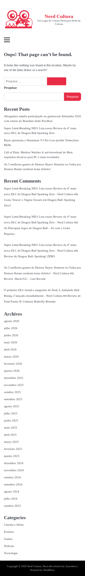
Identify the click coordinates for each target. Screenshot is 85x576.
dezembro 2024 (13, 463)
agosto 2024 (11, 491)
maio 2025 (10, 427)
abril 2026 (10, 349)
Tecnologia (11, 553)
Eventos (9, 531)
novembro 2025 (14, 385)
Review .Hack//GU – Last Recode (25, 278)
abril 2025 (10, 434)
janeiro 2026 (12, 370)
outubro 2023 (12, 505)
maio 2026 (10, 342)
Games (8, 538)
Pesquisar (10, 87)
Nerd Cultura (59, 16)
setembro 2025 (13, 399)
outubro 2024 (12, 477)
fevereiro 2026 (13, 363)
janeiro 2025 (12, 456)
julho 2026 (10, 328)
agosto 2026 (11, 321)
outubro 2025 (12, 392)
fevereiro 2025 (13, 448)
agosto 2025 (11, 406)
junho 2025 (11, 420)
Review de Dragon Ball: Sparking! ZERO (29, 256)
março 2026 (11, 356)
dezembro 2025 (13, 377)
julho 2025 (10, 413)
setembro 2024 (13, 484)
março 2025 (11, 441)
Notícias (9, 546)
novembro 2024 (14, 470)
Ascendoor (71, 566)
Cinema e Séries (14, 524)
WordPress (48, 570)
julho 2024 (10, 498)
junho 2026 (11, 335)
